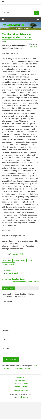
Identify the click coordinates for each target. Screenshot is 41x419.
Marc (6, 41)
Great (23, 260)
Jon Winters (34, 46)
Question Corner (20, 387)
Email (6, 340)
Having (29, 260)
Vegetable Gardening (20, 390)
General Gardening (20, 383)
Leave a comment (12, 273)
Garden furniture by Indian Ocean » (25, 282)
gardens (16, 260)
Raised (11, 264)
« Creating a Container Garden (13, 279)
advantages (7, 260)
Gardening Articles (17, 254)
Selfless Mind (24, 397)
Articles (8, 271)
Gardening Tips (20, 380)
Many (5, 264)
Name (6, 331)
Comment (7, 302)
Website (6, 349)
